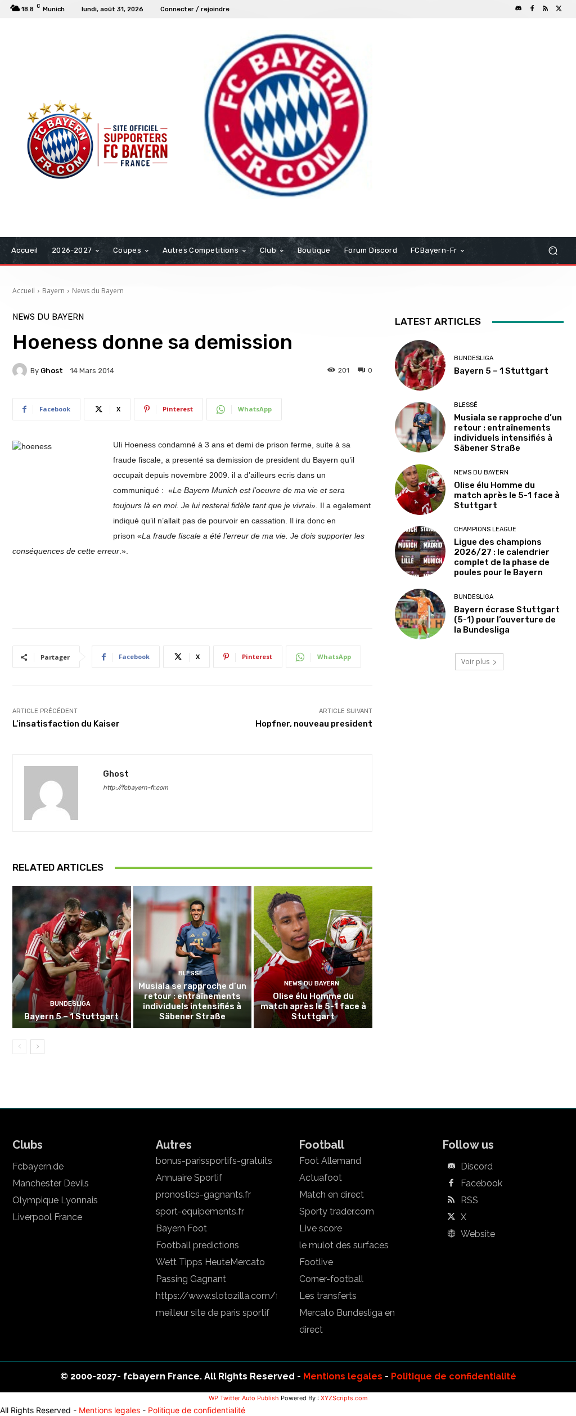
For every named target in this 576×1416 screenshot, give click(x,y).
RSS (469, 1200)
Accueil (23, 290)
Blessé (190, 973)
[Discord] (518, 9)
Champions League (485, 529)
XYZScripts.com (344, 1398)
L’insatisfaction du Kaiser (66, 724)
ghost (51, 370)
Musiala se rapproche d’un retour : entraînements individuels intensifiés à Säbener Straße (192, 1001)
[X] (559, 9)
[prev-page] (19, 1046)
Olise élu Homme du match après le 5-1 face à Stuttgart (313, 1006)
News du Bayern (98, 290)
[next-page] (37, 1046)
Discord (477, 1166)
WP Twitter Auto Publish (244, 1398)
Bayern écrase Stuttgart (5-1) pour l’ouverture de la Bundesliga (507, 619)
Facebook (481, 1183)
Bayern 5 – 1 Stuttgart (71, 1016)
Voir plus (475, 661)
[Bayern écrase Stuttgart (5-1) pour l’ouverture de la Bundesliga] (420, 614)
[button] (552, 251)
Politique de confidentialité (453, 1376)
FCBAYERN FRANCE (54, 64)
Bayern (53, 290)
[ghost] (21, 370)
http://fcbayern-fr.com (135, 788)
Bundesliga (70, 1004)
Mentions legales (342, 1376)
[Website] (451, 1234)
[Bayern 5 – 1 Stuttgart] (71, 957)
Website (478, 1234)
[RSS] (545, 9)
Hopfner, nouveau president (313, 724)
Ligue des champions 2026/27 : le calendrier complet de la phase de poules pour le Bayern (502, 557)
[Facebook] (532, 9)
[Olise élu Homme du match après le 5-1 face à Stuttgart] (313, 957)
